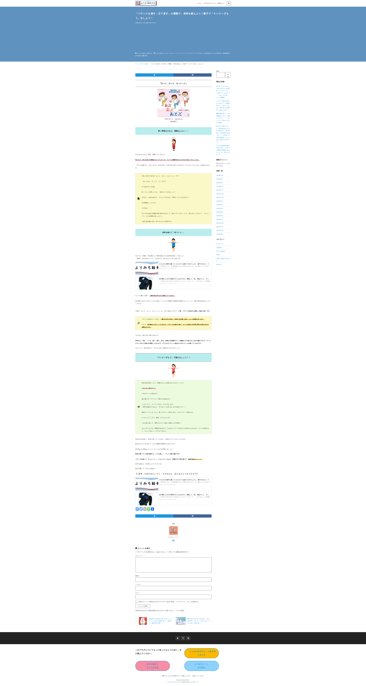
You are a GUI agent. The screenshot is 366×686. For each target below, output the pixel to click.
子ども (214, 53)
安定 (217, 53)
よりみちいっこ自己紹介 (202, 666)
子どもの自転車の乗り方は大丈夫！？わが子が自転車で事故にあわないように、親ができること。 (223, 150)
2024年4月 (219, 182)
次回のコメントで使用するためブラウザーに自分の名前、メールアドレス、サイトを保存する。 (169, 601)
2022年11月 (220, 227)
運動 (143, 55)
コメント (138, 555)
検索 (217, 71)
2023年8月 (219, 201)
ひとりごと (219, 244)
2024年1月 (219, 190)
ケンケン (180, 53)
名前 (137, 576)
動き (210, 53)
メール (138, 584)
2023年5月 (219, 204)
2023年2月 (219, 215)
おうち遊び (158, 53)
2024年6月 (219, 175)
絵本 (136, 55)
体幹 (206, 53)
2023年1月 (219, 219)
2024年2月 (219, 186)
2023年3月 (219, 212)
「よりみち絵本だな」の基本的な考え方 (202, 653)
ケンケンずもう (188, 53)
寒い (221, 53)
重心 (146, 55)
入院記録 (219, 247)
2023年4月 (219, 208)
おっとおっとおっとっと (170, 53)
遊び (140, 55)
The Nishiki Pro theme (173, 682)
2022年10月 (220, 230)
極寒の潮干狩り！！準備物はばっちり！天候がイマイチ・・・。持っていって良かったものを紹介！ (223, 118)
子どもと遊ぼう (141, 53)
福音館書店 (226, 53)
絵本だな (149, 53)
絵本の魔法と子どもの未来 (153, 666)
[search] (229, 3)
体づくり (202, 53)
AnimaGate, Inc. (194, 682)
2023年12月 (220, 193)
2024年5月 (219, 179)
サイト (137, 593)
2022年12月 (220, 223)
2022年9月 (219, 234)
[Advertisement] (183, 38)
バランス (196, 53)
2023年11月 (220, 197)
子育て (218, 255)
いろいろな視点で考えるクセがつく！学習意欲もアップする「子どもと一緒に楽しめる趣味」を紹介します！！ (223, 105)
